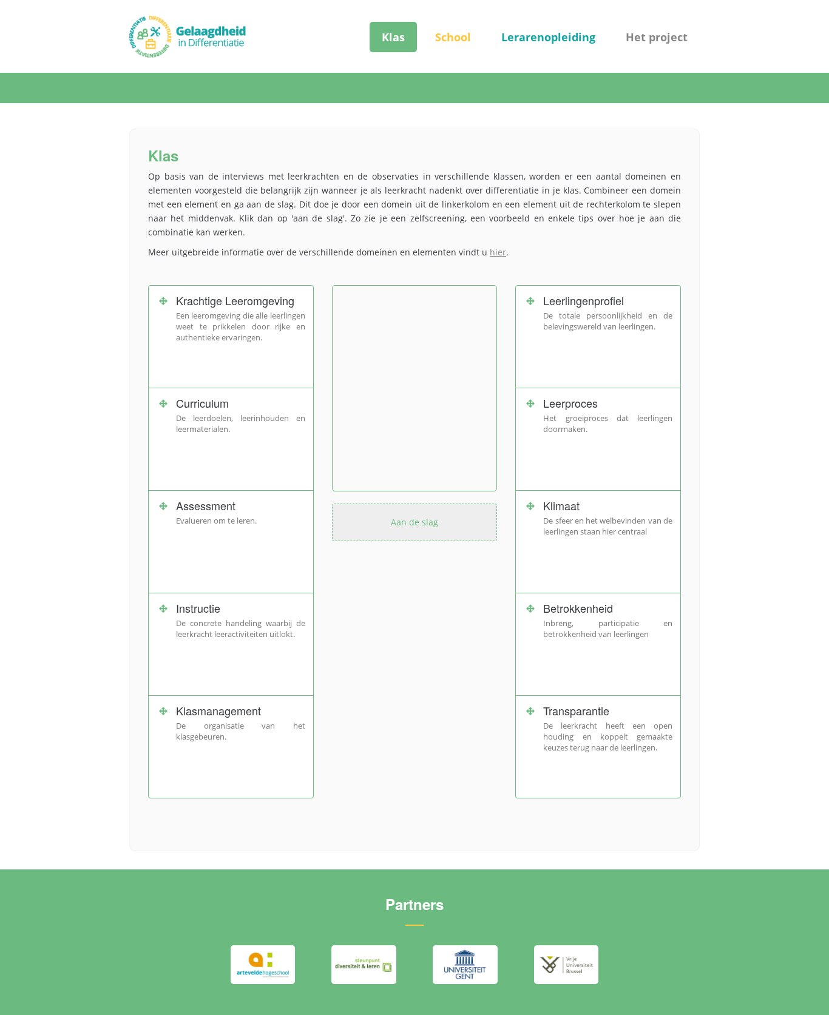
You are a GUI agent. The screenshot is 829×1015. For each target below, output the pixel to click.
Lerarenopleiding (548, 37)
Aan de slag (414, 522)
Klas (393, 37)
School (453, 37)
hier (498, 252)
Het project (657, 37)
